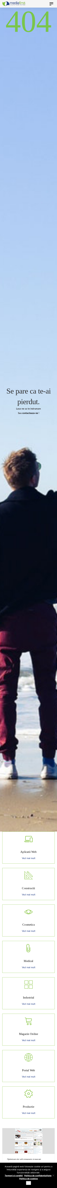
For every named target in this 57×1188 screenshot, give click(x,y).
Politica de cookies (28, 1178)
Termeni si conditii (14, 1175)
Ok (28, 1183)
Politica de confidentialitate (38, 1175)
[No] (53, 1175)
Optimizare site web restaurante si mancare (24, 1159)
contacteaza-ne (30, 413)
